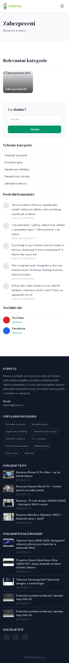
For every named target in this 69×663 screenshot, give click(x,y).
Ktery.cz (40, 657)
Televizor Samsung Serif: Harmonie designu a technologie (37, 581)
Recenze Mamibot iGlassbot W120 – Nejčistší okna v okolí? (39, 516)
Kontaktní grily (14, 162)
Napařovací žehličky (17, 169)
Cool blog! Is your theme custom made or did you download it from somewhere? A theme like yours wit (38, 249)
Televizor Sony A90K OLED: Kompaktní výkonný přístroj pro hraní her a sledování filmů (40, 544)
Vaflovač (29, 453)
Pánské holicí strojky (17, 176)
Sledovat (17, 322)
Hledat (34, 129)
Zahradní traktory (16, 183)
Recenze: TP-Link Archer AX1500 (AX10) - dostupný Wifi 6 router (41, 502)
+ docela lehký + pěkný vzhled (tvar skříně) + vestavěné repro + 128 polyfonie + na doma (38, 229)
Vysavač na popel (16, 155)
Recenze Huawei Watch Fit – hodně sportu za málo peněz (38, 488)
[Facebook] (6, 637)
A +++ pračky (39, 438)
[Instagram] (24, 637)
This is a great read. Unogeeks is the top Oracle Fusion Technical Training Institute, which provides (37, 270)
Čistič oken (12, 453)
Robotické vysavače (17, 446)
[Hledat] (54, 6)
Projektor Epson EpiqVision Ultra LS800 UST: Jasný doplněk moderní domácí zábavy (38, 563)
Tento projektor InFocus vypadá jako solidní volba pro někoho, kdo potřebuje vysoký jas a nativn (37, 209)
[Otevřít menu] (62, 6)
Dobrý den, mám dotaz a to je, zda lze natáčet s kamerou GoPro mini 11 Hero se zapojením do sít (37, 290)
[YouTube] (15, 637)
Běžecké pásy (42, 446)
